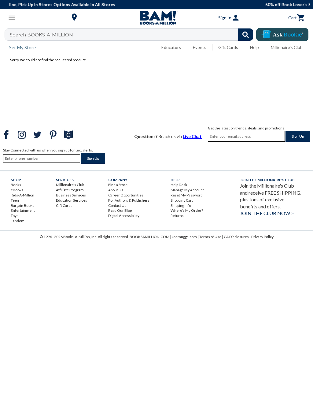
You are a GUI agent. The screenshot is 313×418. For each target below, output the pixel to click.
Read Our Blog (120, 210)
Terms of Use (210, 236)
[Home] (156, 18)
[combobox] (133, 34)
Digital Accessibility (123, 215)
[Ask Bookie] (282, 34)
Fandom (17, 220)
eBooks (17, 190)
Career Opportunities (125, 195)
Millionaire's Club (287, 47)
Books (16, 184)
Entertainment (23, 210)
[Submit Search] (245, 34)
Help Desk (179, 184)
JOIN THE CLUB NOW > (267, 213)
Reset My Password (187, 195)
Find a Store (117, 184)
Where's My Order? (187, 210)
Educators (171, 47)
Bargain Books (22, 205)
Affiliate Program (70, 190)
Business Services (71, 195)
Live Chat (192, 136)
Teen (15, 200)
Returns (177, 215)
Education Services (71, 200)
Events (199, 47)
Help (254, 47)
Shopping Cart (182, 200)
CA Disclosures (236, 236)
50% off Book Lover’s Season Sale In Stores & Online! (169, 4)
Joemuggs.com (184, 236)
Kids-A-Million (22, 195)
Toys (14, 215)
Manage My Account (187, 190)
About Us (115, 190)
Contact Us (117, 205)
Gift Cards (228, 47)
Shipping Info (181, 205)
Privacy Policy (262, 236)
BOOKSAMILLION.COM (149, 236)
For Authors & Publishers (128, 200)
